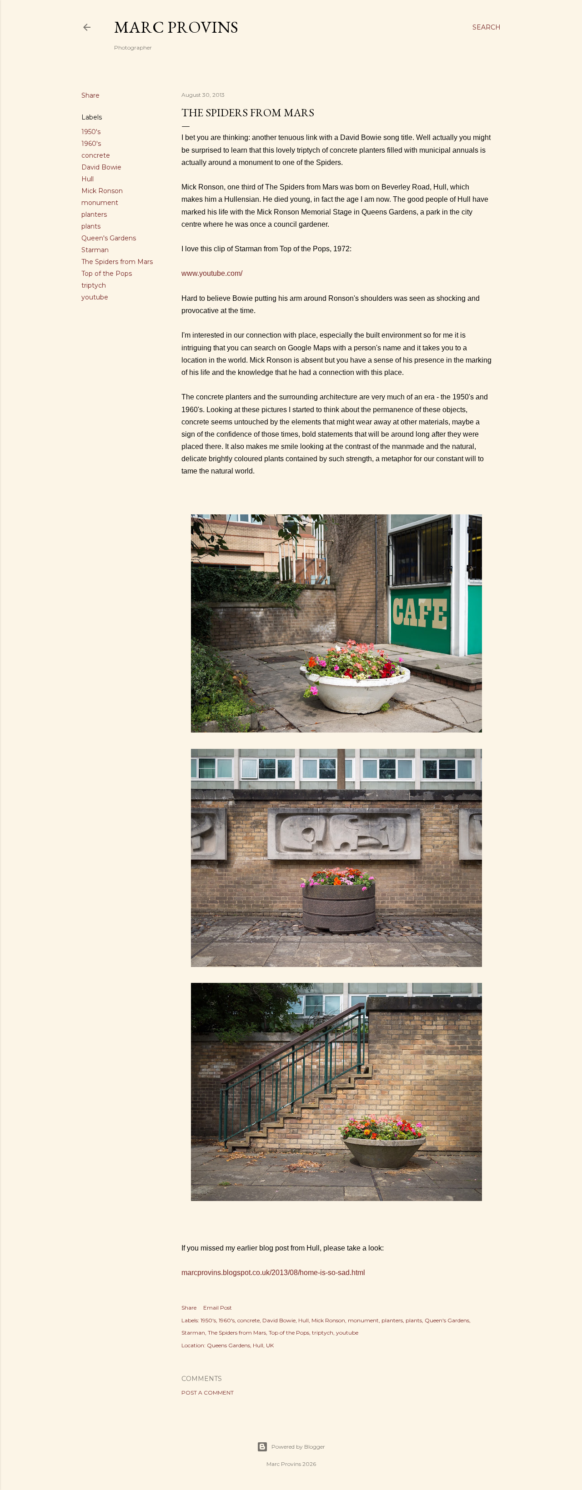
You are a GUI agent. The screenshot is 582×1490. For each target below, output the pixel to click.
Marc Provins (176, 27)
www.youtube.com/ (211, 273)
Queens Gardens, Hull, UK (240, 1345)
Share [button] (90, 95)
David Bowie (101, 167)
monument (99, 203)
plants (90, 226)
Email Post (217, 1307)
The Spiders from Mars (117, 262)
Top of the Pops (106, 273)
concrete (95, 155)
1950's (90, 132)
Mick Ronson (102, 191)
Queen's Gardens (108, 238)
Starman (95, 250)
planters (94, 214)
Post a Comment (207, 1392)
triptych (93, 285)
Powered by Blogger (298, 1446)
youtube (94, 297)
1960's (91, 144)
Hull (87, 179)
